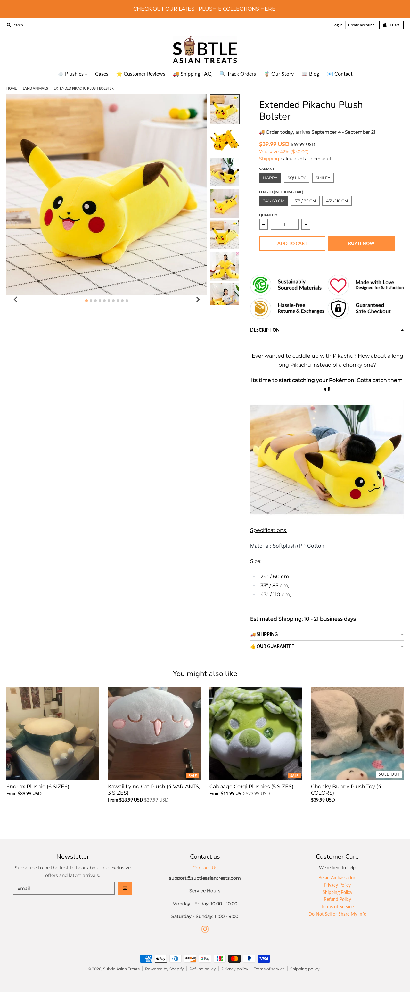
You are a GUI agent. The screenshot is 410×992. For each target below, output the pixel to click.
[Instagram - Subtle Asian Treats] (205, 929)
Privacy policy (234, 968)
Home (11, 88)
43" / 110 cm (337, 200)
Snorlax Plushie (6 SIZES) (37, 786)
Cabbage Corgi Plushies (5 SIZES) (251, 786)
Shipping (269, 158)
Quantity (268, 215)
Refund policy (202, 968)
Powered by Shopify (164, 968)
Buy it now (361, 243)
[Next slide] (197, 299)
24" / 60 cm (273, 200)
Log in (337, 24)
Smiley (323, 177)
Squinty (297, 177)
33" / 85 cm (305, 200)
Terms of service (269, 968)
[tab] (86, 300)
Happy (270, 177)
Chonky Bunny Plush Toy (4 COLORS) (346, 789)
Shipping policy (305, 968)
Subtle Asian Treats (121, 968)
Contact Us (205, 868)
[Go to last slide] (16, 299)
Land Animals (35, 88)
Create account (361, 24)
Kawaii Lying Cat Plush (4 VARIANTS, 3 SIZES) (154, 789)
